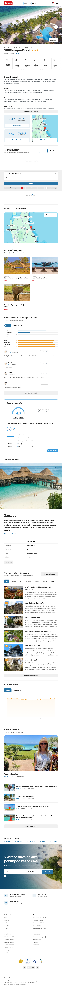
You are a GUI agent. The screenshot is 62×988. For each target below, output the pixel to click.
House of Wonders (33, 646)
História (37, 581)
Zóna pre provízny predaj (39, 937)
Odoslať (47, 872)
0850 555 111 (42, 894)
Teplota (8, 690)
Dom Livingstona (32, 617)
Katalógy (6, 950)
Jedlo (9, 441)
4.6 (18, 53)
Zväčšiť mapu (51, 215)
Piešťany (54, 841)
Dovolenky (35, 3)
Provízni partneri (37, 939)
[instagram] (33, 967)
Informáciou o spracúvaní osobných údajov (15, 878)
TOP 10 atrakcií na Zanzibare (24, 796)
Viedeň (8, 841)
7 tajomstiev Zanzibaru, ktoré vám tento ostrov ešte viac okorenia (36, 786)
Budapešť (19, 841)
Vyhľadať (31, 183)
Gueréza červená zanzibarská (38, 631)
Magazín (6, 925)
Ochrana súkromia (9, 939)
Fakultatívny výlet (17, 581)
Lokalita (10, 446)
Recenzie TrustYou (17, 140)
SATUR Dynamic (8, 947)
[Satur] (8, 3)
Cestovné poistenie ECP (39, 918)
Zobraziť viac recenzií (31, 393)
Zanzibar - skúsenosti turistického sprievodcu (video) (32, 806)
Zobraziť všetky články (31, 826)
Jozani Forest (31, 660)
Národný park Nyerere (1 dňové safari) (16, 278)
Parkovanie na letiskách (39, 923)
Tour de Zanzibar (11, 774)
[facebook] (24, 967)
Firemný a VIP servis (38, 925)
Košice (43, 841)
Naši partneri (36, 945)
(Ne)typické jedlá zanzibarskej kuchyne (38, 588)
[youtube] (37, 967)
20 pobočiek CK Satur (17, 894)
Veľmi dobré (9, 332)
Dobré (8, 334)
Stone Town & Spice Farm (39, 278)
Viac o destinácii (9, 534)
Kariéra (6, 923)
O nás (5, 918)
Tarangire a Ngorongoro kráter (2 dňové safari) (16, 305)
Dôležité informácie (9, 937)
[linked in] (29, 967)
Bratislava (32, 841)
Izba (9, 438)
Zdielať (10, 562)
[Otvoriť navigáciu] (57, 3)
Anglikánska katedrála (35, 603)
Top (7, 581)
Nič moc (8, 337)
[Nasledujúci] (56, 27)
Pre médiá (35, 942)
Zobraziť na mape (50, 574)
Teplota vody (17, 690)
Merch (6, 952)
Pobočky (6, 920)
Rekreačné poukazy (9, 945)
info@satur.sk (14, 902)
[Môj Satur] (52, 3)
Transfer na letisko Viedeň (39, 928)
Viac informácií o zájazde (31, 111)
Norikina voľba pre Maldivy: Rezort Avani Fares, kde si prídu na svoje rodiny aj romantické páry (37, 816)
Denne (43, 151)
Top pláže (28, 581)
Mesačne (52, 151)
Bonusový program (9, 942)
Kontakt (6, 928)
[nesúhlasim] (46, 351)
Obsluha (10, 443)
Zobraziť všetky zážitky (30, 675)
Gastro (45, 581)
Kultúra (53, 581)
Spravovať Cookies (8, 977)
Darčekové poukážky (38, 920)
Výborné (9, 330)
